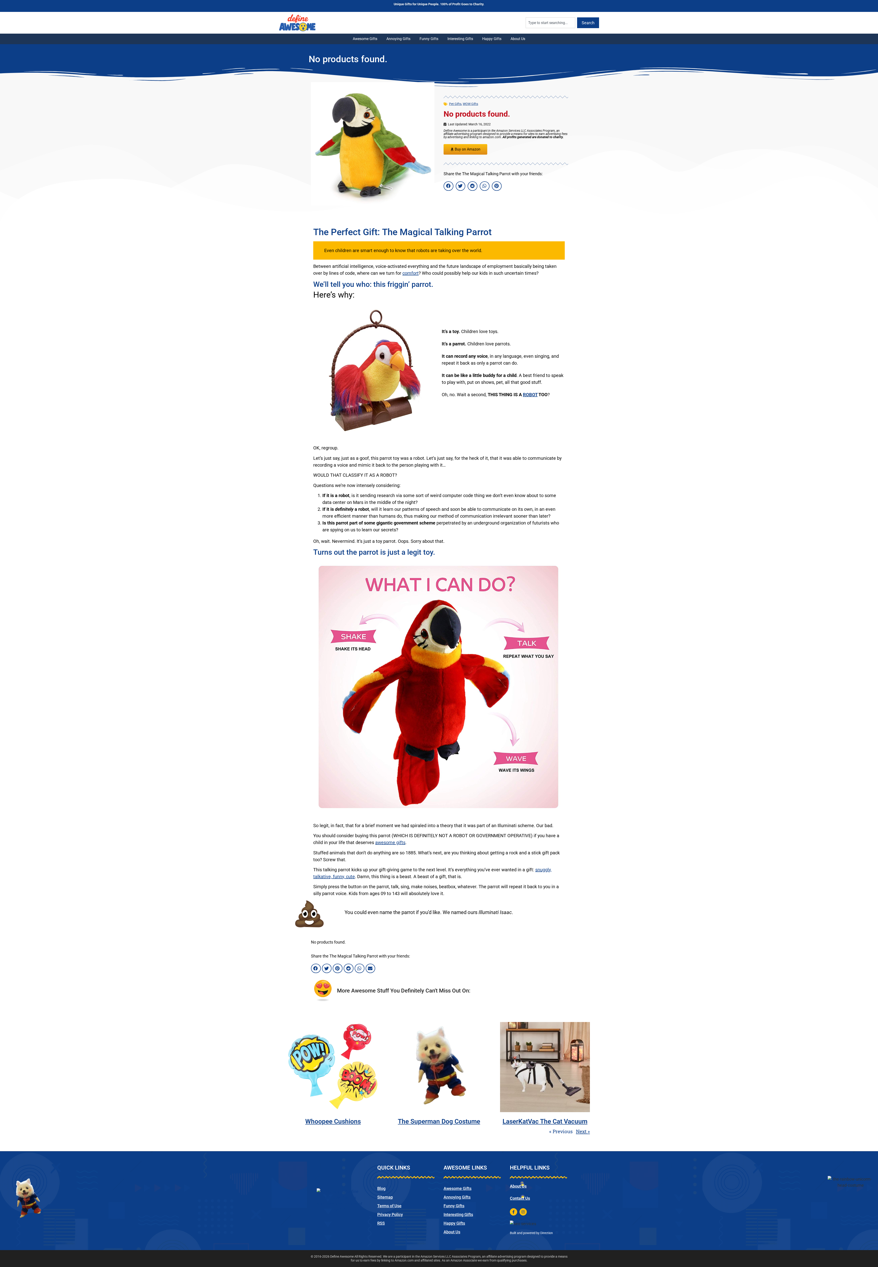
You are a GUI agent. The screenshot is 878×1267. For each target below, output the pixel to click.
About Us (518, 39)
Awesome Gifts (365, 39)
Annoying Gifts (398, 39)
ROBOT (530, 394)
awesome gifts (390, 842)
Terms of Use (389, 1205)
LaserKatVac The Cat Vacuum (545, 1121)
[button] (448, 186)
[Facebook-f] (513, 1212)
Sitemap (385, 1197)
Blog (381, 1188)
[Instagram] (523, 1212)
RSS (381, 1223)
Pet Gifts (455, 104)
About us (518, 1186)
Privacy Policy (390, 1214)
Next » (583, 1131)
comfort (410, 273)
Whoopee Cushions (333, 1121)
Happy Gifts (491, 39)
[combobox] (550, 22)
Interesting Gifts (460, 39)
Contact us (520, 1198)
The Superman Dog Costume (439, 1121)
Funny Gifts (429, 39)
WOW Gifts (470, 104)
